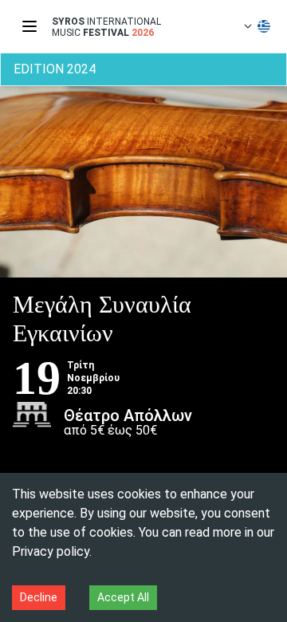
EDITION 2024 (55, 69)
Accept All (123, 597)
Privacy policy (50, 551)
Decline (38, 597)
